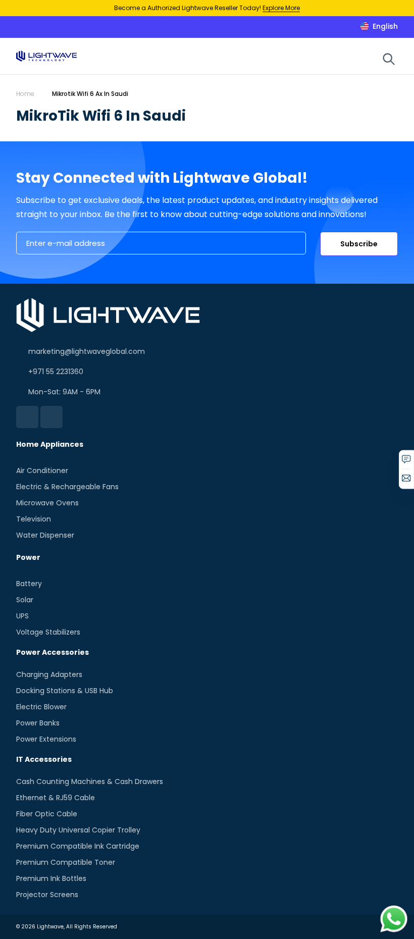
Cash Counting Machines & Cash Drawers (89, 781)
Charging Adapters (49, 674)
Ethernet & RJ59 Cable (55, 798)
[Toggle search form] (389, 59)
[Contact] (406, 481)
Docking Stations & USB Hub (64, 691)
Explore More (281, 8)
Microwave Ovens (47, 503)
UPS (22, 616)
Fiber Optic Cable (46, 814)
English (385, 26)
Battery (29, 584)
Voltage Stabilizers (48, 632)
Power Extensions (46, 739)
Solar (24, 600)
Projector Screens (47, 895)
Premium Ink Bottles (51, 878)
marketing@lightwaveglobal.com (86, 351)
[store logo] (46, 55)
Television (33, 519)
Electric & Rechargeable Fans (67, 487)
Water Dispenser (45, 535)
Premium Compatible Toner (65, 862)
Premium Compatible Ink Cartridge (77, 846)
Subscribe (359, 244)
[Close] (396, 8)
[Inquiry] (406, 462)
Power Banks (38, 723)
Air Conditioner (42, 470)
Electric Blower (41, 707)
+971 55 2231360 (55, 372)
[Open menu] (375, 58)
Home (25, 93)
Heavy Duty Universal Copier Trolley (78, 830)
